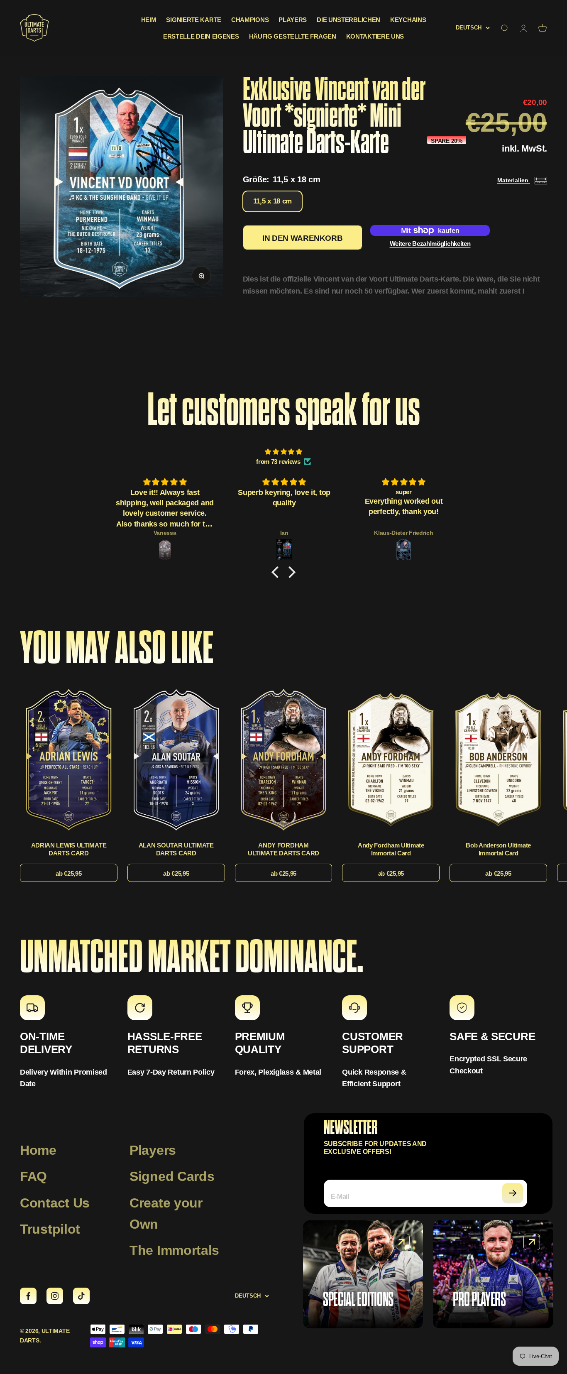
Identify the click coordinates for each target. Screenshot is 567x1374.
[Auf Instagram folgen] (54, 1296)
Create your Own (166, 1213)
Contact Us (55, 1202)
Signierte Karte (193, 19)
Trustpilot (50, 1229)
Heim (148, 19)
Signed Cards (172, 1176)
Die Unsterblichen (348, 19)
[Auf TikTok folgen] (81, 1296)
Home (38, 1150)
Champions (250, 19)
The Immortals (174, 1250)
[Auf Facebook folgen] (28, 1296)
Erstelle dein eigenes (201, 36)
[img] (283, 452)
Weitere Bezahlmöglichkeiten (430, 243)
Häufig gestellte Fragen (292, 36)
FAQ (33, 1176)
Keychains (408, 19)
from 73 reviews (278, 461)
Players (293, 19)
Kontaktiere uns (375, 36)
